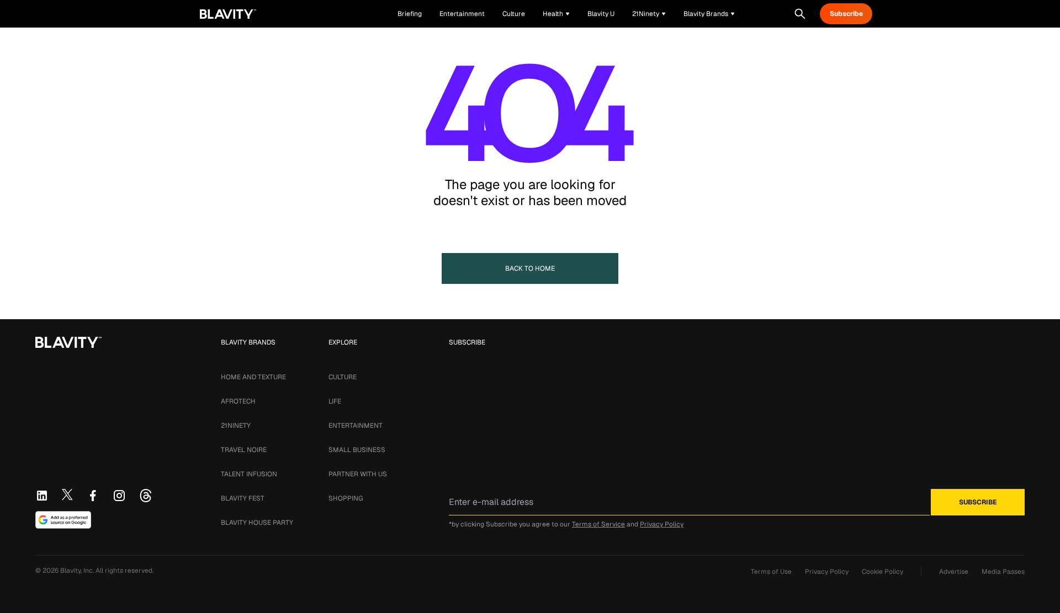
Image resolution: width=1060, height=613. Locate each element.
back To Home (530, 268)
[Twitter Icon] (67, 494)
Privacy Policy (661, 524)
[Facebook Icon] (92, 495)
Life (334, 401)
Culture (342, 377)
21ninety (236, 425)
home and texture (253, 377)
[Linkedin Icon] (42, 495)
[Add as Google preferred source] (63, 520)
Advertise (953, 571)
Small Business (356, 449)
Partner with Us (357, 474)
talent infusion (249, 474)
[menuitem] (556, 14)
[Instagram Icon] (119, 495)
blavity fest (242, 498)
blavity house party (257, 522)
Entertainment (355, 425)
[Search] (800, 14)
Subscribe (846, 13)
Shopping (345, 498)
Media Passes (1003, 571)
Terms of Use (771, 571)
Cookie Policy (882, 571)
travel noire (244, 449)
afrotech (238, 401)
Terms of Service (598, 524)
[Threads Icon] (145, 495)
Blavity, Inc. (78, 570)
